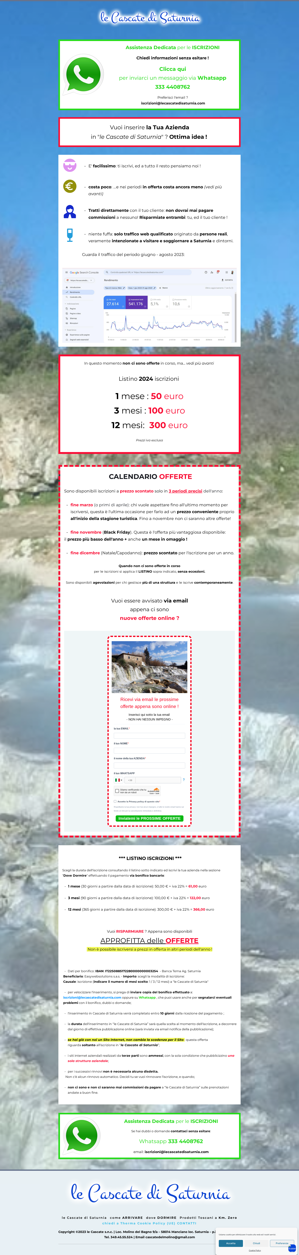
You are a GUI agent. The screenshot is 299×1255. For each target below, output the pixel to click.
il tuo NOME (121, 743)
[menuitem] (84, 1218)
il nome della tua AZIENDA (129, 758)
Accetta (230, 1243)
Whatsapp (171, 1141)
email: (139, 1152)
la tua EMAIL (121, 728)
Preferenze (282, 1243)
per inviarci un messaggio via (172, 78)
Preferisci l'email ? (172, 97)
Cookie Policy (255, 1250)
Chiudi (256, 1243)
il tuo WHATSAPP (124, 773)
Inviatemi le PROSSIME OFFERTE (150, 818)
